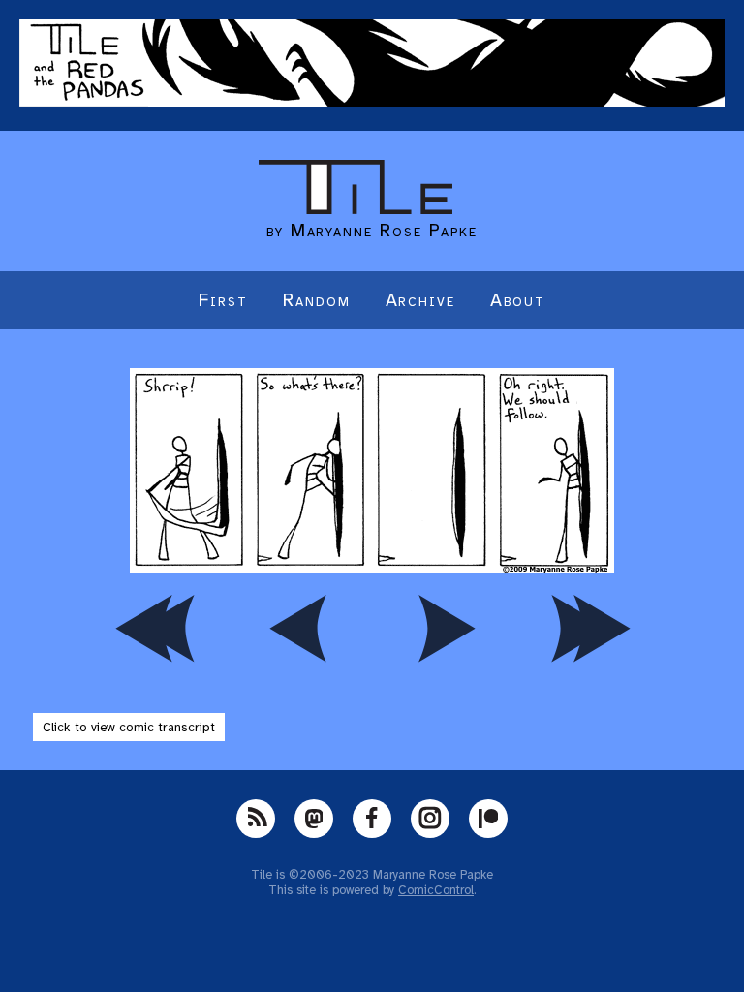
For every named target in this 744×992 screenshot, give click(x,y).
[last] (590, 627)
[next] (445, 627)
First (223, 300)
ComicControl (436, 890)
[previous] (299, 627)
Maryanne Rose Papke (384, 230)
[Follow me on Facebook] (372, 819)
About (517, 300)
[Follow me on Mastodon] (314, 819)
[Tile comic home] (355, 209)
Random (317, 300)
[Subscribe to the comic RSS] (256, 819)
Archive (420, 300)
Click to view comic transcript (129, 727)
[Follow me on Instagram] (430, 819)
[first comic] (154, 627)
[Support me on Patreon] (488, 819)
